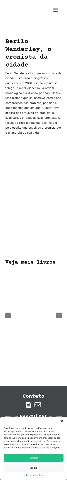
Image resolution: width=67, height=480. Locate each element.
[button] (61, 421)
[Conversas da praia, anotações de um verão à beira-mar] (33, 271)
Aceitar (33, 457)
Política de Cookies (33, 475)
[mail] (37, 405)
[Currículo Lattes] (28, 405)
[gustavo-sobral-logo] (12, 4)
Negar (33, 467)
